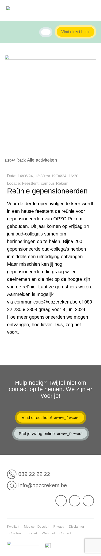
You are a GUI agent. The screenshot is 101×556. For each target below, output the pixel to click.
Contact (65, 533)
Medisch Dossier (36, 526)
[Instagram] (88, 500)
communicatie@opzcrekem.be (46, 301)
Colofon (15, 533)
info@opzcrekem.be (42, 485)
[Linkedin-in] (74, 500)
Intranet (31, 533)
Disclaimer (76, 526)
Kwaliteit (13, 526)
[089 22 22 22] (11, 474)
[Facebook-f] (61, 500)
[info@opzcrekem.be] (11, 485)
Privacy (58, 526)
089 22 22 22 (34, 474)
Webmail (48, 533)
